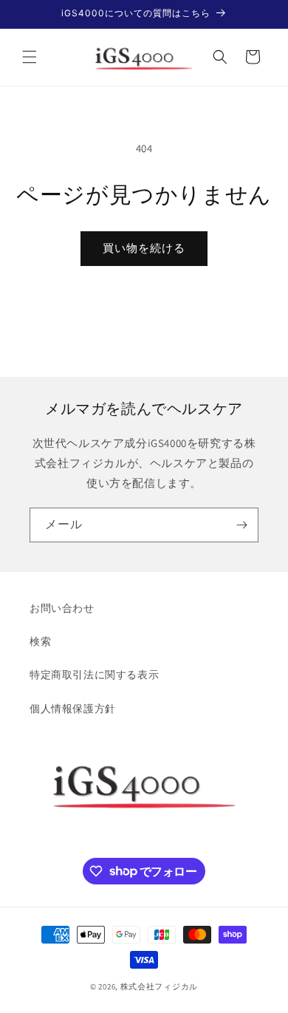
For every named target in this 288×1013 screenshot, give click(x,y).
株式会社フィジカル (159, 986)
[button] (29, 57)
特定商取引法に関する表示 (94, 674)
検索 (40, 641)
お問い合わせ (62, 608)
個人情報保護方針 (73, 708)
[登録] (241, 525)
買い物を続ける (144, 248)
